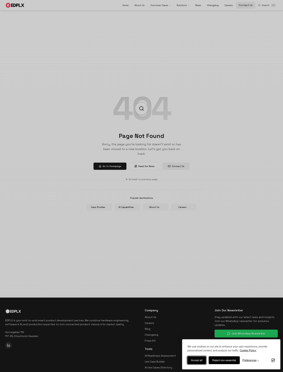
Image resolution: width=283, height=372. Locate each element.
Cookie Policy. (248, 350)
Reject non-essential (224, 360)
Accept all (196, 360)
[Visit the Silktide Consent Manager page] (273, 360)
